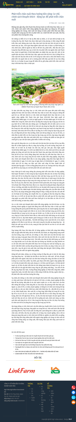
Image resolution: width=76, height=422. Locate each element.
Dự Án (39, 2)
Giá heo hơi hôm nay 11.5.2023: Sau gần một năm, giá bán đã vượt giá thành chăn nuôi (37, 340)
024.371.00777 (67, 5)
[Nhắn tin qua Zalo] (73, 397)
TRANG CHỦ (19, 2)
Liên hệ (18, 6)
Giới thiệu (29, 2)
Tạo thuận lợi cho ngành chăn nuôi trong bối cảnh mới (29, 342)
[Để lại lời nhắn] (73, 402)
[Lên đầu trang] (74, 412)
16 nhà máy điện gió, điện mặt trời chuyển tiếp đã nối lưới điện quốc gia (34, 336)
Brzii (70, 419)
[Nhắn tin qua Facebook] (73, 392)
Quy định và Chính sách (32, 6)
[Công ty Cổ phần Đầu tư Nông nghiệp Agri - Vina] (8, 4)
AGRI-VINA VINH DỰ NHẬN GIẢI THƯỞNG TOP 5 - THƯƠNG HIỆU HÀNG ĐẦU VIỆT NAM (36, 351)
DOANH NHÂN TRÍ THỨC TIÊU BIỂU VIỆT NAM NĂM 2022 (29, 354)
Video (55, 2)
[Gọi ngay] (73, 387)
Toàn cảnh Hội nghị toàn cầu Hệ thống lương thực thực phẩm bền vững (33, 345)
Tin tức (47, 2)
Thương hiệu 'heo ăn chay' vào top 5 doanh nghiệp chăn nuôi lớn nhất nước (34, 338)
